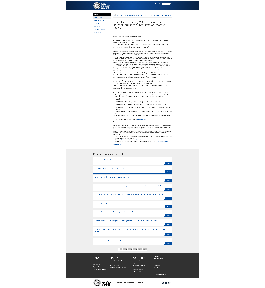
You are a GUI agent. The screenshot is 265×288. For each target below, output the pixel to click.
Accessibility (157, 265)
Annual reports (136, 261)
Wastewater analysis (118, 144)
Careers (126, 7)
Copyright (156, 256)
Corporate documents (138, 263)
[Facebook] (169, 282)
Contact (157, 3)
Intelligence (133, 7)
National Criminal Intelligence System (119, 261)
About (145, 3)
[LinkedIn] (162, 282)
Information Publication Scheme (162, 274)
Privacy (155, 260)
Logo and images (158, 258)
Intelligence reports (137, 269)
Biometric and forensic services (118, 267)
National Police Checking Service (154, 7)
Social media (97, 32)
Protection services (115, 265)
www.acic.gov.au (141, 119)
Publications (168, 7)
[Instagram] (166, 282)
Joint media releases (99, 29)
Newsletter (97, 26)
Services (141, 7)
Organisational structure (99, 267)
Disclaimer (156, 263)
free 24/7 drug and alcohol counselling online (130, 140)
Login (155, 272)
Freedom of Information (99, 269)
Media (151, 3)
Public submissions (137, 271)
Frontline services (114, 263)
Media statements (99, 20)
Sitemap (156, 269)
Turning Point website (163, 141)
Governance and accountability (97, 263)
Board (94, 261)
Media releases (98, 17)
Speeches (96, 23)
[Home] (102, 6)
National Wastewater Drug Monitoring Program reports (140, 266)
